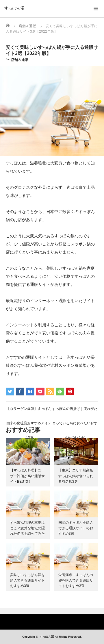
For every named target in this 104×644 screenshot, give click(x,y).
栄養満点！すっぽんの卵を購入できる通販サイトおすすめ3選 (75, 580)
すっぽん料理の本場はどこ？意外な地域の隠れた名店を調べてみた (27, 528)
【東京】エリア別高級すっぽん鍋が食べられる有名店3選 (75, 475)
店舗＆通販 (19, 60)
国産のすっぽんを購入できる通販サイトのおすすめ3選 (75, 528)
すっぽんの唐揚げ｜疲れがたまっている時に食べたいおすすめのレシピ (74, 411)
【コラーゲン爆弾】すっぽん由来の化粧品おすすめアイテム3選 (28, 411)
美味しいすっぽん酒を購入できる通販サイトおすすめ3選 (27, 580)
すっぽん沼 (14, 8)
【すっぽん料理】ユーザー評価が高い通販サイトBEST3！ (27, 475)
